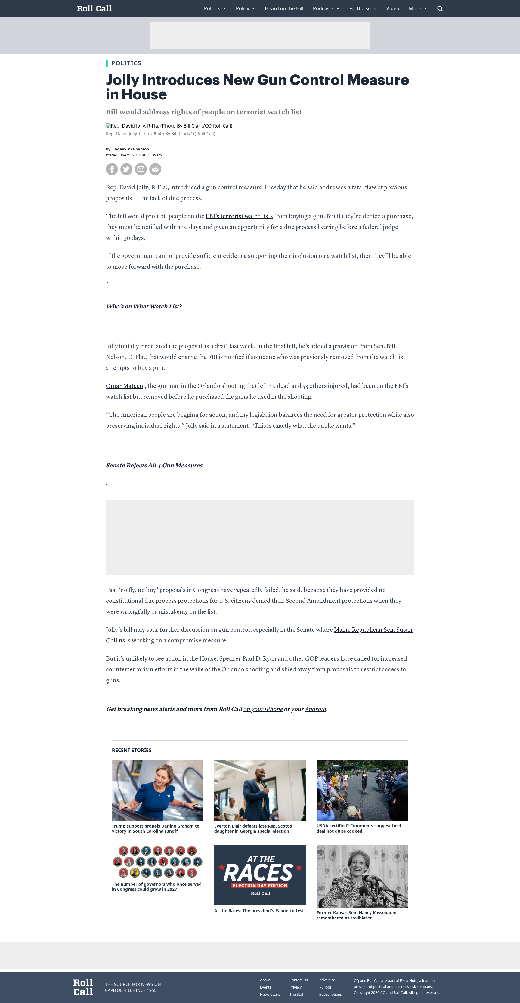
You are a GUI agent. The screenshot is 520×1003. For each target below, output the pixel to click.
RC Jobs (325, 987)
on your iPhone (263, 710)
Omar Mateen (124, 386)
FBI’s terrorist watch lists (239, 217)
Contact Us (298, 980)
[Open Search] (440, 8)
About (265, 980)
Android (315, 710)
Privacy (295, 987)
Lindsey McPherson (130, 149)
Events (265, 987)
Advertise (327, 980)
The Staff (297, 994)
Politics (126, 63)
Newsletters (270, 994)
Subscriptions (330, 994)
